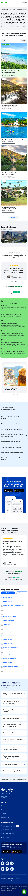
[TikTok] (7, 869)
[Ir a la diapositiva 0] (13, 394)
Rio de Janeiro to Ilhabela (7, 651)
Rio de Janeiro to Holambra (7, 620)
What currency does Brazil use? (10, 424)
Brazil (18, 9)
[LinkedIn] (12, 863)
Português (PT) (12, 879)
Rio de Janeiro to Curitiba (7, 601)
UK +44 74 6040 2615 (8, 833)
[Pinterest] (2, 869)
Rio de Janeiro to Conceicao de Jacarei (10, 670)
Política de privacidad (22, 886)
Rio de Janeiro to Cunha (6, 639)
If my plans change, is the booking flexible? (11, 757)
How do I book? (8, 733)
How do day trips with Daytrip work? (12, 694)
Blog (2, 809)
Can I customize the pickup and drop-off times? (12, 702)
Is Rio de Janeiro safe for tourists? (11, 441)
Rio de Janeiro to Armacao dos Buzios (9, 666)
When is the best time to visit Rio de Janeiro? (11, 417)
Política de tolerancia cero (6, 890)
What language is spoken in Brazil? (11, 429)
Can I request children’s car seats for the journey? (12, 725)
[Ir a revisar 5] (16, 281)
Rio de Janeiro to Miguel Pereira (8, 632)
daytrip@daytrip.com (8, 837)
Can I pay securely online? (11, 771)
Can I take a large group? (11, 718)
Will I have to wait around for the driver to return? (12, 740)
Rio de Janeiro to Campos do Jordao (9, 647)
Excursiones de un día (6, 9)
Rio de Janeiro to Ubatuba (7, 628)
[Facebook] (2, 863)
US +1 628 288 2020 (8, 830)
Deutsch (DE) (18, 878)
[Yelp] (12, 869)
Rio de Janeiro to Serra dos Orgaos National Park (12, 605)
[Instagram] (7, 863)
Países (14, 9)
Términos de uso (4, 886)
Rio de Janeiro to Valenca (7, 654)
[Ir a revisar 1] (11, 281)
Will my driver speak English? (12, 764)
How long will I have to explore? (10, 710)
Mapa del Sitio (5, 817)
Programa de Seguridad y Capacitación (9, 888)
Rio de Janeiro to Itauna (6, 597)
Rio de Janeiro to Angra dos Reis (8, 658)
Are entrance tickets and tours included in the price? (13, 748)
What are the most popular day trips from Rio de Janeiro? (12, 435)
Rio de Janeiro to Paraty (6, 624)
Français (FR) (3, 879)
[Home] (4, 2)
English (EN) (3, 878)
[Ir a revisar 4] (15, 281)
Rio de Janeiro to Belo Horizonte (8, 616)
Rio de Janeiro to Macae (6, 662)
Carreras (3, 813)
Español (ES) (10, 878)
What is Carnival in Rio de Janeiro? (11, 447)
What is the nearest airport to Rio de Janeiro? (12, 458)
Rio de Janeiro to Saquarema (7, 635)
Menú (23, 2)
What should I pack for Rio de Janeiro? (12, 452)
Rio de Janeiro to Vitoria (6, 643)
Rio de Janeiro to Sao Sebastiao (8, 609)
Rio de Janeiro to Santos (6, 612)
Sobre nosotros (5, 805)
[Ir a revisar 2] (12, 281)
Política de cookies (13, 886)
